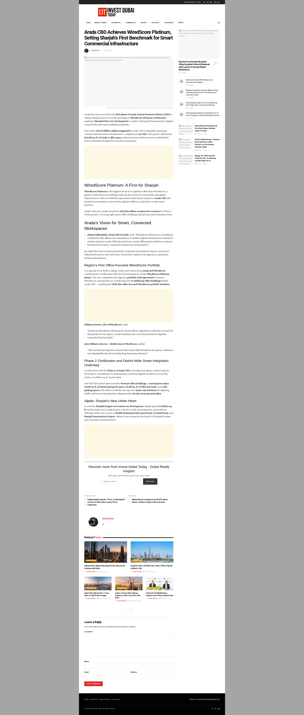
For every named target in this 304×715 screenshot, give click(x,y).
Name (86, 661)
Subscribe (150, 481)
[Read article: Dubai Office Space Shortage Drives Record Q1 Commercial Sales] (105, 552)
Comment (89, 631)
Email (86, 672)
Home (88, 23)
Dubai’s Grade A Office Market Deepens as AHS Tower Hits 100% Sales (127, 595)
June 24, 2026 (102, 571)
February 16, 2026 (165, 598)
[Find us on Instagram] (208, 2)
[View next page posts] (131, 610)
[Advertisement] (128, 162)
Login (218, 2)
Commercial (131, 23)
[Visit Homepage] (115, 12)
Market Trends (100, 23)
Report (143, 23)
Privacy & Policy (104, 699)
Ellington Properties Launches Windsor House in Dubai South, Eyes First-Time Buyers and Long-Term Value (202, 92)
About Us (94, 699)
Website (134, 672)
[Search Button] (219, 23)
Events (181, 23)
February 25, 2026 (150, 571)
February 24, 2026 (104, 598)
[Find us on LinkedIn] (211, 2)
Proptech (155, 23)
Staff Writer (95, 50)
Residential (116, 23)
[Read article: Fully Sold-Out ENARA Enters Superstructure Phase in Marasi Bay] (159, 583)
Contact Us (116, 699)
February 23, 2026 (135, 601)
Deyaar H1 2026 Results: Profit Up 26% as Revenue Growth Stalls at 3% (205, 158)
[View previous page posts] (127, 610)
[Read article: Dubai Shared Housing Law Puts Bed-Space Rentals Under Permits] (186, 130)
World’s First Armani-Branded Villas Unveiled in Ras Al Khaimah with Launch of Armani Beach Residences (194, 65)
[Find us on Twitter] (204, 2)
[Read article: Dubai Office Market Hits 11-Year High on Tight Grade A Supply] (98, 583)
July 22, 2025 (107, 50)
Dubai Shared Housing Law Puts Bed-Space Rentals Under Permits (206, 128)
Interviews (168, 23)
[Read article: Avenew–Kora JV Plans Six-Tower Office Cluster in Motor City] (152, 552)
